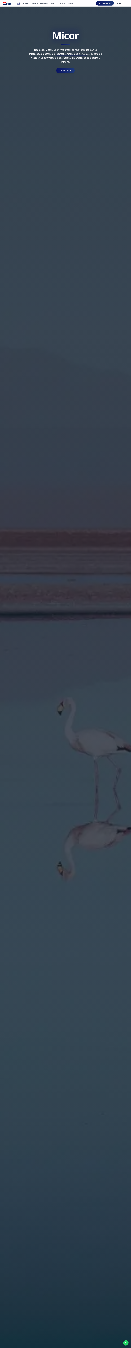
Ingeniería (34, 3)
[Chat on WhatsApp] (126, 1343)
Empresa (25, 3)
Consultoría (43, 3)
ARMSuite (53, 3)
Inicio (18, 3)
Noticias (70, 3)
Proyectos (62, 3)
